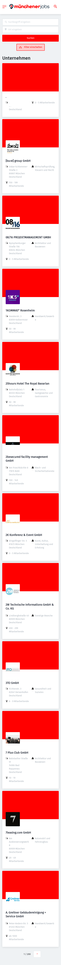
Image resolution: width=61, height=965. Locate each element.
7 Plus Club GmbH (17, 752)
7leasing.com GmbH (18, 832)
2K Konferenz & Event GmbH (24, 535)
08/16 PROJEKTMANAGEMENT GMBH (28, 237)
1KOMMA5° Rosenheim (20, 310)
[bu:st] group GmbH (18, 160)
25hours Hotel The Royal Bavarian (27, 383)
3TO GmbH (12, 683)
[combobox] (30, 22)
